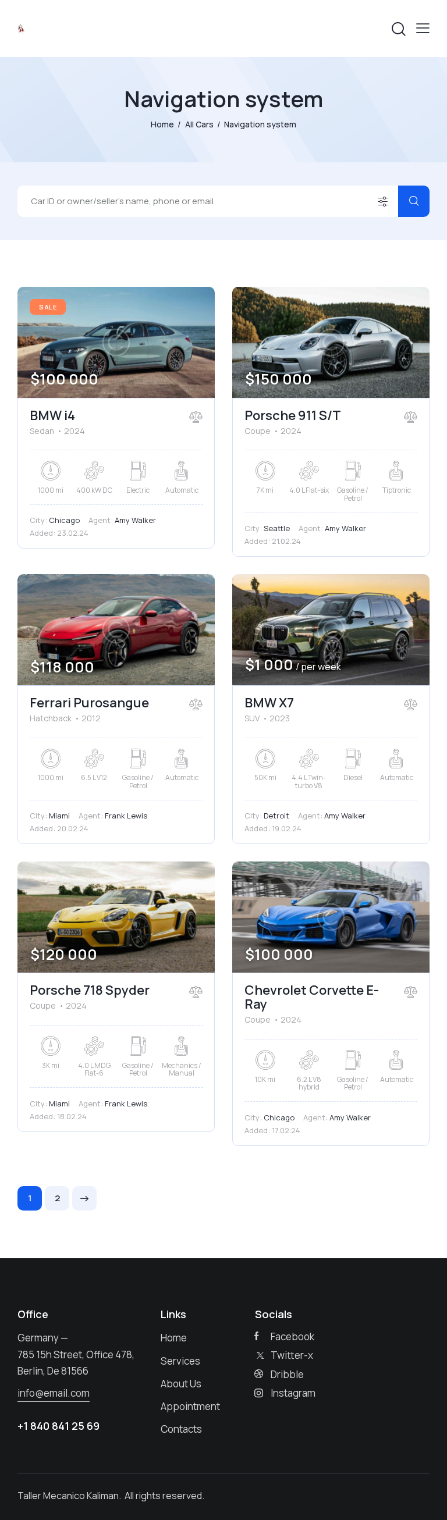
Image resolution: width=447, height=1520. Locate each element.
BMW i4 (52, 415)
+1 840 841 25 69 (58, 1426)
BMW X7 (269, 703)
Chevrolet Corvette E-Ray (311, 997)
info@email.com (53, 1393)
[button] (423, 28)
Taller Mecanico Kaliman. (70, 1495)
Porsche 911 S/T (292, 415)
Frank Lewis (126, 815)
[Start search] (414, 201)
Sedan (42, 430)
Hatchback (51, 718)
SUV (252, 718)
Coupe (257, 430)
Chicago (64, 520)
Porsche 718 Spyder (90, 990)
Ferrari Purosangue (89, 703)
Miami (59, 815)
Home (162, 124)
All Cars (199, 124)
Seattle (277, 528)
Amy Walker (135, 520)
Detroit (276, 815)
